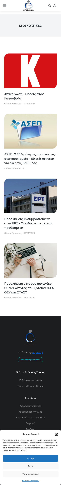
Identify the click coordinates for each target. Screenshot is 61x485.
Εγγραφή (30, 423)
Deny (30, 466)
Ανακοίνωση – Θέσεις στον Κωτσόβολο (24, 96)
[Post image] (30, 70)
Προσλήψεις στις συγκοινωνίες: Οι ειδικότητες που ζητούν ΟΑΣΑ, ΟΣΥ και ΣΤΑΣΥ (29, 287)
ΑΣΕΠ (7, 168)
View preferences (30, 474)
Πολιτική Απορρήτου (30, 480)
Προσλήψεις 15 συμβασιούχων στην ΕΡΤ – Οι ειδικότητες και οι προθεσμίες (28, 223)
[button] (56, 434)
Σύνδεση (30, 429)
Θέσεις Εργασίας (12, 103)
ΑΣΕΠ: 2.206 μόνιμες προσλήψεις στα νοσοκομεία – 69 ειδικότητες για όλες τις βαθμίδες (29, 158)
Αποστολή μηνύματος (30, 359)
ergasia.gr (37, 352)
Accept (30, 458)
